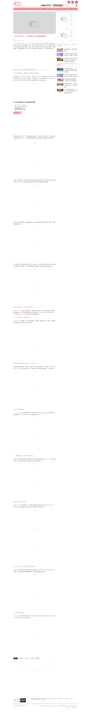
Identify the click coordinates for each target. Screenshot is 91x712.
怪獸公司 (19, 455)
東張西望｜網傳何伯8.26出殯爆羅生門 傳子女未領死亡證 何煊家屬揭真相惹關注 (70, 60)
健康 (36, 8)
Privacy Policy (74, 707)
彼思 (17, 43)
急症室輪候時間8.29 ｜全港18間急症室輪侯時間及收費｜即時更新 (70, 70)
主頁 (15, 8)
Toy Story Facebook (41, 69)
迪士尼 (14, 43)
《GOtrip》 (55, 698)
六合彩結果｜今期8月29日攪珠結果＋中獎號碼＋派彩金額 (70, 54)
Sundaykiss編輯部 (16, 40)
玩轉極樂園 (50, 505)
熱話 (14, 38)
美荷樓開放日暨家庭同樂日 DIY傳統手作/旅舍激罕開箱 (70, 80)
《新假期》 (50, 698)
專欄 (41, 8)
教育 (24, 8)
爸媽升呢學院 (54, 8)
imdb (48, 69)
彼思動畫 (37, 658)
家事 (20, 8)
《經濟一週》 (43, 699)
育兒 (32, 8)
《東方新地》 (66, 698)
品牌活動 (61, 8)
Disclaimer (68, 707)
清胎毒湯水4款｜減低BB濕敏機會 (70, 50)
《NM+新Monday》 (60, 698)
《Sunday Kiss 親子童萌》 (35, 699)
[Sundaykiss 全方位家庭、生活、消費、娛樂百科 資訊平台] (23, 3)
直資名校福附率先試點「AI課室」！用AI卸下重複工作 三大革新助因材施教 (71, 91)
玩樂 (28, 8)
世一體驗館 (46, 8)
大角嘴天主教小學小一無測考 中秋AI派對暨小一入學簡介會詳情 (70, 85)
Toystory (27, 658)
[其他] (55, 39)
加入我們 (68, 8)
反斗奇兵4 (25, 43)
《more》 (71, 698)
